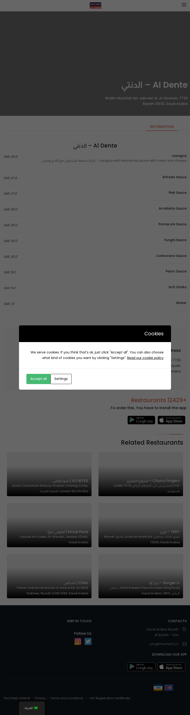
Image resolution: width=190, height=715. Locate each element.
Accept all (38, 378)
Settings (61, 378)
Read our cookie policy (145, 358)
